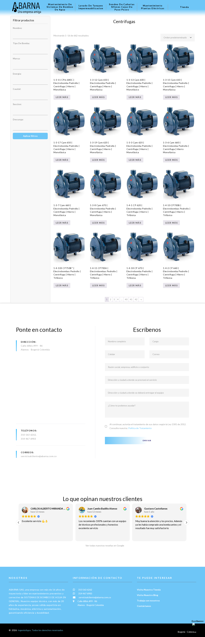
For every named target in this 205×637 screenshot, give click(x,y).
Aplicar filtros (30, 136)
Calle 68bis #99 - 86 (32, 345)
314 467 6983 (28, 438)
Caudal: (17, 89)
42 (136, 299)
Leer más (62, 97)
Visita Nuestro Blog (147, 595)
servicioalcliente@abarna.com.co (39, 456)
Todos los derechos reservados (47, 630)
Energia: (17, 73)
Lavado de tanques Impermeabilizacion (90, 7)
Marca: (16, 58)
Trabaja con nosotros (148, 600)
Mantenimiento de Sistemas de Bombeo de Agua (60, 7)
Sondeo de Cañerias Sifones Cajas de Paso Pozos (122, 7)
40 (126, 299)
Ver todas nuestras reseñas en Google (104, 545)
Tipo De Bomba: (21, 43)
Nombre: (17, 28)
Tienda (184, 7)
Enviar (147, 440)
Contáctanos (144, 606)
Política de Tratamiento (140, 428)
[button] (186, 522)
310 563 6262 (28, 434)
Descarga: (18, 119)
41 (131, 299)
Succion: (17, 104)
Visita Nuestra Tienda (149, 589)
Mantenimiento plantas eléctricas (152, 7)
